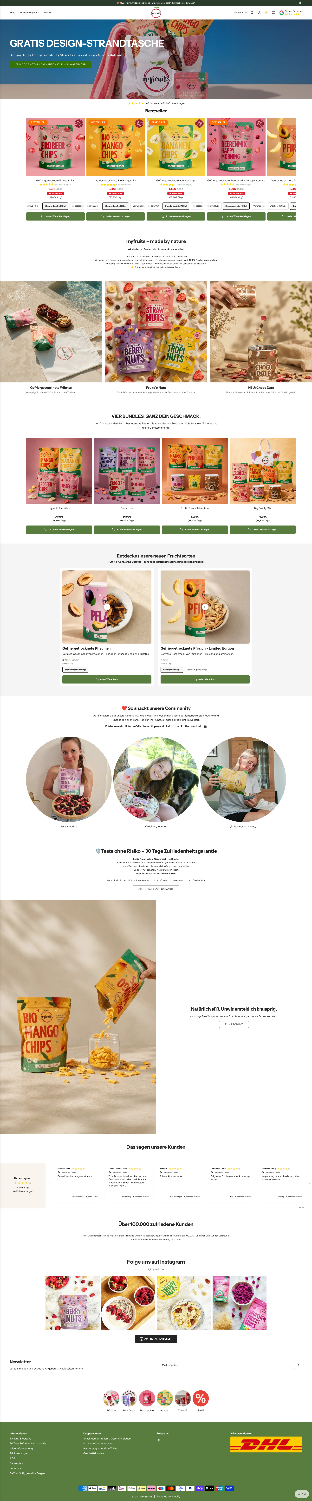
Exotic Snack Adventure (195, 508)
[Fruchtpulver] (147, 1398)
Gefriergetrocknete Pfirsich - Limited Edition (197, 648)
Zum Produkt (234, 1024)
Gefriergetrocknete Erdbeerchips (55, 180)
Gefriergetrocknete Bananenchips (176, 180)
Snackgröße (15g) (171, 669)
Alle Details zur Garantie (156, 889)
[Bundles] (165, 1398)
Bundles (165, 1410)
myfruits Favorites (59, 508)
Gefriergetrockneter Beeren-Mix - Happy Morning (236, 180)
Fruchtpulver (147, 1410)
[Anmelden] (259, 12)
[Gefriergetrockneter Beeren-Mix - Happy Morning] (236, 147)
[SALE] (201, 1398)
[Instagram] (300, 3)
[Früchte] (111, 1398)
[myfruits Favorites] (59, 471)
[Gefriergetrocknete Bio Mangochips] (115, 147)
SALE (201, 1410)
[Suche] (252, 12)
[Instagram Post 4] (240, 1303)
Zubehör (183, 1410)
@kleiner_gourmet (156, 826)
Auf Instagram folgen (158, 1338)
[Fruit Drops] (129, 1398)
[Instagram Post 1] (73, 1303)
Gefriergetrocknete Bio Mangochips (115, 180)
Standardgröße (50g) (75, 669)
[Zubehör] (183, 1398)
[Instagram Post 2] (128, 1303)
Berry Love (127, 508)
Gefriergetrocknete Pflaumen (86, 648)
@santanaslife (69, 826)
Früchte (111, 1410)
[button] (148, 94)
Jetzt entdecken (156, 65)
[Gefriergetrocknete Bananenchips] (176, 147)
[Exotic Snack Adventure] (195, 471)
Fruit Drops (129, 1410)
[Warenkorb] (273, 12)
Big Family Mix (262, 508)
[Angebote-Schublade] (266, 12)
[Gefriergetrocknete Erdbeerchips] (55, 147)
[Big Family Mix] (263, 471)
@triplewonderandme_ (243, 826)
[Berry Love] (127, 471)
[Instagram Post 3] (184, 1303)
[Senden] (298, 1365)
